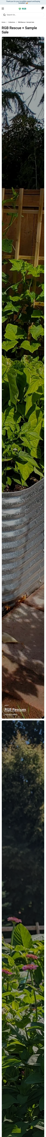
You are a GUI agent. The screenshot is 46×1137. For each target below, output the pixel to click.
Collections (11, 22)
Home (3, 22)
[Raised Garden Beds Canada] (22, 8)
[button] (42, 8)
